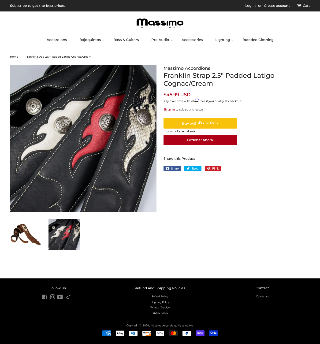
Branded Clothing (258, 39)
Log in (250, 6)
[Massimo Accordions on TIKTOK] (68, 298)
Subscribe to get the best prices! (38, 6)
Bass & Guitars (126, 39)
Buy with (190, 123)
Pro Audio (160, 39)
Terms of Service (160, 307)
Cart (306, 6)
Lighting (223, 39)
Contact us (262, 296)
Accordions (57, 39)
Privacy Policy (160, 313)
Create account (277, 6)
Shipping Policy (160, 302)
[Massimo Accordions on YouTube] (60, 298)
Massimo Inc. (185, 325)
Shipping (169, 109)
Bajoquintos (90, 39)
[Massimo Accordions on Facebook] (45, 298)
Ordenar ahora (200, 140)
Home (14, 56)
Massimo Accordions (163, 325)
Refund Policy (160, 296)
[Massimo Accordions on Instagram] (52, 298)
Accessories (193, 39)
